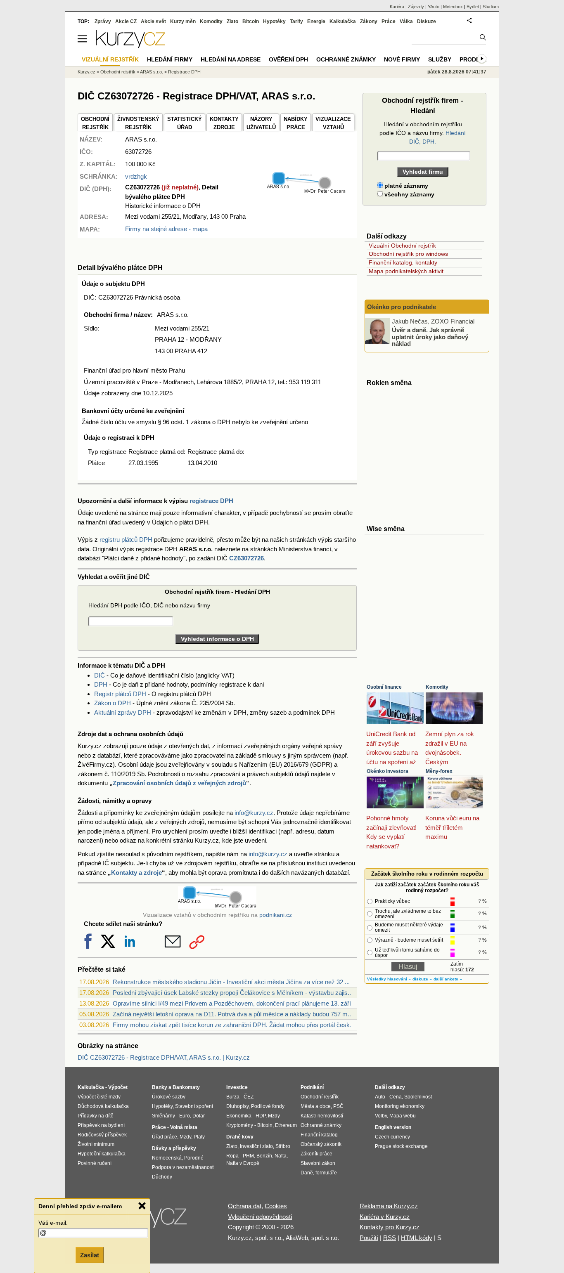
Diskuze (426, 21)
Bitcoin (250, 21)
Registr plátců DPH (120, 693)
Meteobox (453, 6)
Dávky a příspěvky (174, 1148)
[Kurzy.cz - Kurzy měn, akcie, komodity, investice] (130, 46)
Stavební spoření (194, 1106)
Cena (395, 1097)
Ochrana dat (244, 1205)
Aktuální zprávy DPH (122, 712)
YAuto (433, 6)
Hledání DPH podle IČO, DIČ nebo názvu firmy (149, 605)
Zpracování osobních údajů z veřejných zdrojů (179, 782)
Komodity (437, 687)
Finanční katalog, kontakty (403, 262)
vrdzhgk (136, 176)
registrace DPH (211, 500)
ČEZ (249, 1097)
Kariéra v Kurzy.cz (385, 1216)
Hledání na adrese (231, 59)
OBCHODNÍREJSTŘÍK (95, 123)
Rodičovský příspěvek (102, 1135)
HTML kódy (416, 1237)
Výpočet (118, 1087)
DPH (100, 684)
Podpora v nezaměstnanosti (183, 1167)
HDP (260, 1116)
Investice (237, 1087)
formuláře (326, 1173)
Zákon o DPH (112, 702)
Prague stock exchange (401, 1146)
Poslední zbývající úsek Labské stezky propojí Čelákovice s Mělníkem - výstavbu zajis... (233, 992)
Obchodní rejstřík (117, 71)
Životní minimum (96, 1144)
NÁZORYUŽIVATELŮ (261, 123)
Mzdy (185, 1137)
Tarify (296, 21)
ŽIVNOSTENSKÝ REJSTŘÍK (138, 123)
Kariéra (397, 6)
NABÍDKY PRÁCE (296, 123)
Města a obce (316, 1106)
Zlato (232, 21)
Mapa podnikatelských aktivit (406, 271)
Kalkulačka (342, 21)
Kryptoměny (239, 1125)
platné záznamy (405, 185)
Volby (381, 1116)
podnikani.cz (275, 915)
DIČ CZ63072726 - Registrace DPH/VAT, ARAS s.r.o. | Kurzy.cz (164, 1057)
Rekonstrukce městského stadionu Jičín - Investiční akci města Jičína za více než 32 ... (231, 981)
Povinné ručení (94, 1163)
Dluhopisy (237, 1106)
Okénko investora (387, 771)
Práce (389, 21)
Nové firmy (402, 59)
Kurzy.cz (86, 71)
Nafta (281, 1156)
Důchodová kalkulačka (103, 1106)
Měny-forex (439, 771)
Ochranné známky (346, 59)
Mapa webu (402, 1116)
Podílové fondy (267, 1106)
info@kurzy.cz (254, 812)
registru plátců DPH (126, 539)
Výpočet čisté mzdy (99, 1097)
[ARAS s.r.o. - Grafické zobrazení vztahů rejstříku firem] (306, 191)
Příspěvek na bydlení (101, 1125)
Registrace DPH (184, 71)
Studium (491, 6)
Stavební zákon (318, 1163)
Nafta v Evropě (242, 1163)
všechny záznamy (408, 194)
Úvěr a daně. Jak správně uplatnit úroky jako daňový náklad (430, 336)
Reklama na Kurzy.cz (389, 1205)
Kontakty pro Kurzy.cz (389, 1226)
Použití (369, 1237)
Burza (232, 1097)
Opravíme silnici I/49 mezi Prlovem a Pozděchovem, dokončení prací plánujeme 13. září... (234, 1003)
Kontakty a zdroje (136, 872)
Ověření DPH (288, 59)
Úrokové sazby (168, 1097)
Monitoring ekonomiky (399, 1106)
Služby (439, 59)
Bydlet (473, 6)
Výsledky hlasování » (389, 979)
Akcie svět (153, 21)
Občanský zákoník (321, 1144)
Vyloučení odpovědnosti (260, 1216)
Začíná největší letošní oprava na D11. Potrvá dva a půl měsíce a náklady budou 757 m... (233, 1014)
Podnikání (312, 1087)
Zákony (368, 21)
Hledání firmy (169, 59)
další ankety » (448, 979)
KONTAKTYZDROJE (224, 123)
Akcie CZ (126, 21)
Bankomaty (186, 1087)
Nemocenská (167, 1158)
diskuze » (422, 979)
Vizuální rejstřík (110, 59)
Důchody (162, 1177)
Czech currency (392, 1137)
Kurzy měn (183, 21)
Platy (199, 1137)
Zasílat (89, 1255)
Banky (159, 1087)
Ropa (232, 1156)
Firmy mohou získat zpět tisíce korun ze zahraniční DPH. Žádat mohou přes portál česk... (234, 1024)
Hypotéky (274, 21)
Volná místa (183, 1127)
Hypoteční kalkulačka (102, 1154)
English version (393, 1127)
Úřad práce (164, 1137)
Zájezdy (416, 6)
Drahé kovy (240, 1137)
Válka (406, 21)
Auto (380, 1097)
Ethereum (286, 1125)
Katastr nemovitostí (322, 1116)
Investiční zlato (256, 1146)
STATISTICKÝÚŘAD (184, 123)
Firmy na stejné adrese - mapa (166, 228)
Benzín (264, 1156)
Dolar (198, 1116)
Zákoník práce (316, 1154)
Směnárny (163, 1116)
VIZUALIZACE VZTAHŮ (333, 123)
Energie (316, 21)
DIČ (99, 675)
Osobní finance (384, 687)
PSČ (338, 1106)
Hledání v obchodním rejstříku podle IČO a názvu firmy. (422, 133)
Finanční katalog (319, 1135)
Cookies (276, 1205)
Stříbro (282, 1146)
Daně (307, 1173)
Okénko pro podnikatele (401, 306)
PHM (248, 1156)
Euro (184, 1116)
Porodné (194, 1158)
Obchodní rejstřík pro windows (408, 253)
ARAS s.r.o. (151, 71)
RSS (389, 1237)
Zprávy (103, 21)
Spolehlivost (418, 1097)
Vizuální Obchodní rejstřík (402, 245)
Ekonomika (238, 1116)
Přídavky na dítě (96, 1116)
